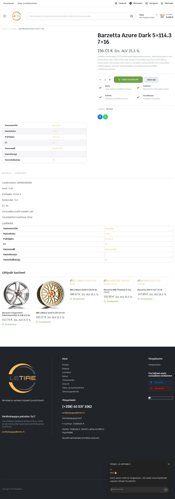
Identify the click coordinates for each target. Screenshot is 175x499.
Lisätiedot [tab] (20, 173)
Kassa (65, 376)
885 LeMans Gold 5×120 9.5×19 (50, 313)
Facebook (122, 3)
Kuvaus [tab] (6, 173)
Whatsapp (169, 3)
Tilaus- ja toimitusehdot (27, 3)
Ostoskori (66, 372)
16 (53, 160)
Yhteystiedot (8, 3)
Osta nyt (151, 79)
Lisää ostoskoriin (130, 79)
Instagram (153, 3)
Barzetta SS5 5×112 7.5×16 (150, 290)
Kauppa (65, 368)
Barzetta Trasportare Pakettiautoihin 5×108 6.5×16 (16, 314)
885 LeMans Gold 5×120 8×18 (83, 290)
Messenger (137, 3)
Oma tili (65, 384)
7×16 (54, 131)
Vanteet (13, 29)
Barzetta (56, 125)
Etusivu (5, 29)
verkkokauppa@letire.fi (13, 432)
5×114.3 (55, 137)
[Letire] (16, 16)
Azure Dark (57, 148)
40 (53, 142)
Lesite (19, 489)
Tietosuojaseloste (70, 391)
